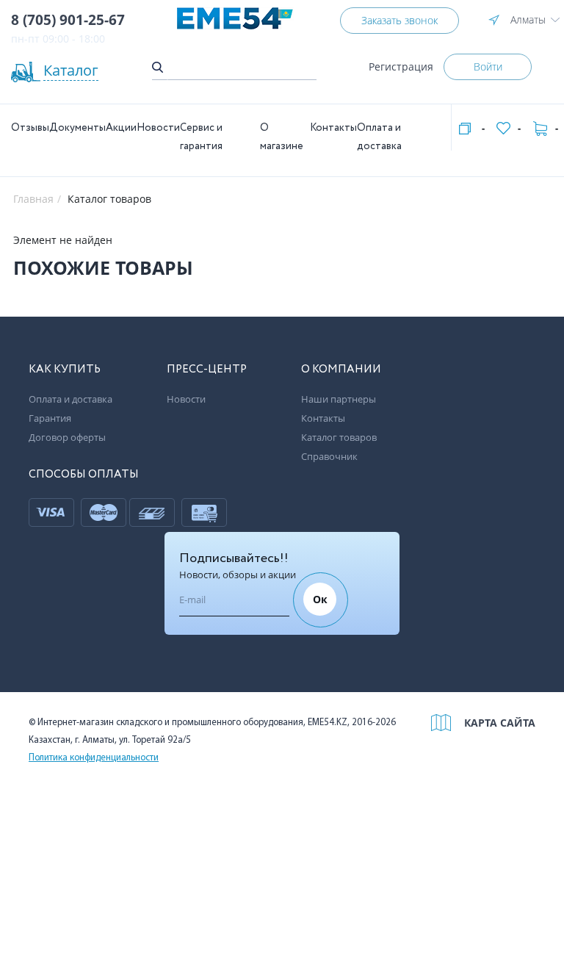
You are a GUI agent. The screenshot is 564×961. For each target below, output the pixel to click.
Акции (121, 127)
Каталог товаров (339, 437)
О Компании (341, 369)
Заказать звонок (399, 20)
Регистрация (401, 66)
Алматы (528, 19)
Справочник (329, 456)
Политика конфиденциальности (94, 758)
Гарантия (50, 418)
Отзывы (30, 127)
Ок (320, 599)
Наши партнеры (338, 399)
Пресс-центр (207, 369)
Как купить (65, 369)
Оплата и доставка (70, 399)
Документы (77, 127)
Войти (488, 66)
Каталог (70, 70)
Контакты (333, 127)
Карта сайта (499, 723)
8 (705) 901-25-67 (68, 19)
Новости (158, 127)
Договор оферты (67, 437)
